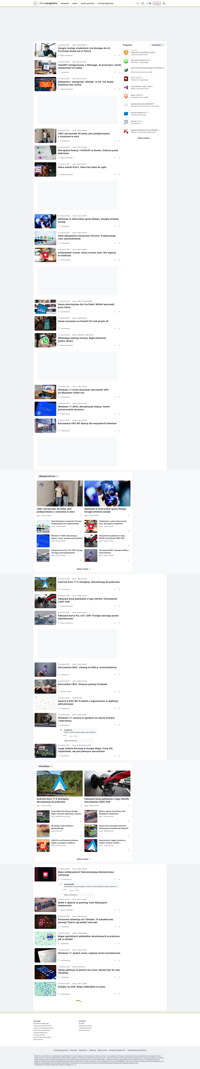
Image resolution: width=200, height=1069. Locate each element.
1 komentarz (64, 72)
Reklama (92, 1050)
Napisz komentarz (66, 55)
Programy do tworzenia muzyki (42, 1026)
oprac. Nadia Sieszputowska (82, 301)
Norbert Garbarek (78, 967)
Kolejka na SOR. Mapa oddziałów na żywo (81, 986)
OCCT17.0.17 (136, 78)
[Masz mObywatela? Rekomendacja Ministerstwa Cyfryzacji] (45, 874)
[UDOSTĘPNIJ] (119, 55)
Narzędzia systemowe (138, 115)
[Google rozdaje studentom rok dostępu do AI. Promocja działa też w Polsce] (45, 50)
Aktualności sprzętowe (85, 1026)
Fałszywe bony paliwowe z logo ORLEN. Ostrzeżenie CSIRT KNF (112, 537)
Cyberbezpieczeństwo (85, 1028)
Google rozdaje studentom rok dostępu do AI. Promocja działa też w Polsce (84, 49)
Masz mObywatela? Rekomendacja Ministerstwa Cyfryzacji (86, 873)
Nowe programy (38, 1039)
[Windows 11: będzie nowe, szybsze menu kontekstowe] (45, 955)
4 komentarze (65, 243)
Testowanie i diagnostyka (139, 62)
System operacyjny (84, 1030)
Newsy (75, 3)
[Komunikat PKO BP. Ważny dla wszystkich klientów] (45, 425)
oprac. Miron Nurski (79, 62)
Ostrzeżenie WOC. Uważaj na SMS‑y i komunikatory (87, 667)
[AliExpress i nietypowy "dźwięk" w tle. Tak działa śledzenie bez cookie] (45, 84)
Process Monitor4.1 (139, 112)
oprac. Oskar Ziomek (79, 130)
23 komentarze (65, 691)
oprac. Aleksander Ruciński (81, 745)
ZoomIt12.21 (136, 121)
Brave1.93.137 (136, 95)
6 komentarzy (65, 141)
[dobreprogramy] (50, 3)
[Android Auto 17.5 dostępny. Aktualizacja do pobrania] (45, 584)
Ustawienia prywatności (137, 1050)
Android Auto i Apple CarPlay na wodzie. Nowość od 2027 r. (112, 841)
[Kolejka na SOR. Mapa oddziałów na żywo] (45, 989)
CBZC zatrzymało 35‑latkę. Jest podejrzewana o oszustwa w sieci (84, 135)
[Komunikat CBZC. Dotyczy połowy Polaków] (45, 686)
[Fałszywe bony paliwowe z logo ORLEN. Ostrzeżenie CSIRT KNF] (90, 540)
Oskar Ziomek (77, 698)
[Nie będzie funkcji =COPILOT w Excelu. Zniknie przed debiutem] (45, 152)
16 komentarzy (65, 260)
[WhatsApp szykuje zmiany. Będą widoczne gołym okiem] (45, 340)
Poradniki (81, 1023)
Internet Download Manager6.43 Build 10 (147, 68)
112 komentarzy (65, 879)
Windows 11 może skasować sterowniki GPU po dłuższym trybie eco (83, 391)
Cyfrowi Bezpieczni (105, 3)
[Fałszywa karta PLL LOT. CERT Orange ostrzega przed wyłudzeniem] (43, 555)
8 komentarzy (65, 725)
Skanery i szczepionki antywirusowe (143, 132)
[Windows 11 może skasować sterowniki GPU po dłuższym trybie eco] (45, 392)
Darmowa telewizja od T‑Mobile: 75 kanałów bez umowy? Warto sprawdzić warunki (85, 921)
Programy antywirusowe (139, 54)
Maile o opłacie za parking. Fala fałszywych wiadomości (112, 812)
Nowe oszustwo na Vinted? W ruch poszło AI (83, 321)
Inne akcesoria (136, 123)
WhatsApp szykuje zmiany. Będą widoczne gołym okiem (82, 339)
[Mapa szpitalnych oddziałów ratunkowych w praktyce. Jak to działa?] (45, 938)
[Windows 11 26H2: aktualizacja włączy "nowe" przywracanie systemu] (45, 409)
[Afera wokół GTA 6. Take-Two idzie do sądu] (45, 169)
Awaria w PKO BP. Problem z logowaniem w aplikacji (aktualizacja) (88, 702)
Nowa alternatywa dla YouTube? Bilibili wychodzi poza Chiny (86, 306)
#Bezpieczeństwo (47, 476)
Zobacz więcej (82, 569)
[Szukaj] (137, 3)
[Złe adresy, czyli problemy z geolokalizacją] (43, 831)
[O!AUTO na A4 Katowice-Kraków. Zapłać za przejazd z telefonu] (43, 845)
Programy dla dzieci (39, 1035)
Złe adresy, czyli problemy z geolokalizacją (62, 827)
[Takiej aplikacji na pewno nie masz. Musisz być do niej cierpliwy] (45, 972)
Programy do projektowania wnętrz (43, 1028)
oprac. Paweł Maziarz (79, 45)
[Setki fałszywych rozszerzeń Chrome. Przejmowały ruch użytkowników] (45, 238)
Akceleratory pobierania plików (141, 72)
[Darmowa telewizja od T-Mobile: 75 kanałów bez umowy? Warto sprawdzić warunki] (45, 922)
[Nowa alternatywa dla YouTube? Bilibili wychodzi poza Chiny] (45, 306)
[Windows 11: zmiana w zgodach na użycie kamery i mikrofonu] (45, 720)
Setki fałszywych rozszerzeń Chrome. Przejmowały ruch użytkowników (87, 237)
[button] (164, 3)
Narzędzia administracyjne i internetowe (145, 106)
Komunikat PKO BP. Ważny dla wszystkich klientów (87, 423)
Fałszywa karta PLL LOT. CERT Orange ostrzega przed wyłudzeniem (66, 551)
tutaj (74, 1065)
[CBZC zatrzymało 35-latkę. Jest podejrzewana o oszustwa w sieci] (45, 136)
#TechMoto (44, 766)
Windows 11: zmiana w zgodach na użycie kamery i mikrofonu (86, 719)
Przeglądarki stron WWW (139, 97)
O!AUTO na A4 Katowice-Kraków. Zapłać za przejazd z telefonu (64, 841)
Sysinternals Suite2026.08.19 (142, 104)
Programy (65, 3)
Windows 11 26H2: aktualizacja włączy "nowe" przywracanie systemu (84, 408)
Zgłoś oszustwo (87, 3)
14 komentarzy (65, 960)
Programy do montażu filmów (41, 1030)
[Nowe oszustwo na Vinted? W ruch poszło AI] (45, 323)
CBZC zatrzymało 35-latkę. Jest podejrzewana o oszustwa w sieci (56, 510)
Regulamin (83, 1050)
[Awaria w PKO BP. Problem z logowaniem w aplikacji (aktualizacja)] (45, 703)
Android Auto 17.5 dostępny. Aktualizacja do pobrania (89, 581)
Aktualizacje (156, 45)
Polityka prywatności (117, 1050)
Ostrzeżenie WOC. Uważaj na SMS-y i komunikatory (114, 551)
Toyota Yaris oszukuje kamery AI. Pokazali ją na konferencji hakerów (113, 827)
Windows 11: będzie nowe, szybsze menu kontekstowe (89, 953)
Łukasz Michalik (56, 831)
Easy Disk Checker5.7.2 (140, 60)
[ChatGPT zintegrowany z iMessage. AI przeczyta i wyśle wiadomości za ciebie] (45, 67)
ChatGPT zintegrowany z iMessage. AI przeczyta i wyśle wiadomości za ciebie (89, 66)
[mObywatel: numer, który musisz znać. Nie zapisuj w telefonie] (45, 255)
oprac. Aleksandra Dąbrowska (82, 335)
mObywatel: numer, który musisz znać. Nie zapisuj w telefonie (87, 254)
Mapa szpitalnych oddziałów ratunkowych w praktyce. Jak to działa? (89, 938)
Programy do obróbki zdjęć (41, 1023)
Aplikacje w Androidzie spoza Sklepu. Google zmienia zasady (88, 220)
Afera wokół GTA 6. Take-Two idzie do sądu (82, 167)
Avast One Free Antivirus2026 (143, 52)
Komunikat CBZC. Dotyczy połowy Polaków (82, 684)
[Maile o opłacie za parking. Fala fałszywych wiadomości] (90, 816)
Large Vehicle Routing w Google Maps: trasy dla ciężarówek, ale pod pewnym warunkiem (85, 750)
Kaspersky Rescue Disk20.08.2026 (144, 130)
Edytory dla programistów (140, 89)
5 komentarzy (65, 397)
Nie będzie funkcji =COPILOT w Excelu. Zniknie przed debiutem (88, 152)
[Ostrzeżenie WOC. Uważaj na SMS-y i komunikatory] (90, 555)
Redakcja (73, 1050)
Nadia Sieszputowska (79, 933)
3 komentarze (65, 312)
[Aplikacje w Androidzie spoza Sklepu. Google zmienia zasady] (45, 221)
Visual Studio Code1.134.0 (141, 86)
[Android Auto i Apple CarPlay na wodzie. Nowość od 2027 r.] (90, 845)
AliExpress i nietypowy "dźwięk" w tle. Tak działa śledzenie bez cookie (86, 83)
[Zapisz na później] (115, 55)
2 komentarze (65, 589)
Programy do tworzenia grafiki (42, 1037)
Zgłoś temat (102, 1050)
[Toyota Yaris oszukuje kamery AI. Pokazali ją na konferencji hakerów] (90, 831)
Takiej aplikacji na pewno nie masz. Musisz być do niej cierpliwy (89, 971)
